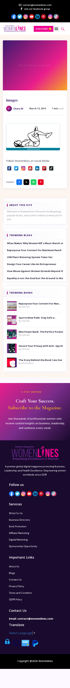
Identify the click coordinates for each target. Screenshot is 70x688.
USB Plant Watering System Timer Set (29, 257)
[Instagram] (23, 167)
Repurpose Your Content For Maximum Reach (34, 250)
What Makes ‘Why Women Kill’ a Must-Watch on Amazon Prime (35, 243)
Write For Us (16, 513)
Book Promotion (17, 526)
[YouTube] (30, 167)
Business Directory (19, 519)
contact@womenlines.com (35, 618)
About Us (14, 566)
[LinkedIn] (37, 167)
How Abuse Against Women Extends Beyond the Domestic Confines (35, 271)
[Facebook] (9, 167)
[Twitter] (16, 167)
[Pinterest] (44, 167)
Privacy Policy (16, 586)
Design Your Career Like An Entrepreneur (31, 264)
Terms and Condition (20, 592)
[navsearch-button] (63, 29)
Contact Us (15, 579)
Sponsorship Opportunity (23, 546)
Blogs (12, 573)
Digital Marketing (18, 539)
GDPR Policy (15, 599)
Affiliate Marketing (19, 533)
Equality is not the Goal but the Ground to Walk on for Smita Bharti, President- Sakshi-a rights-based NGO (35, 278)
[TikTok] (51, 167)
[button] (56, 29)
